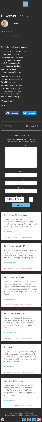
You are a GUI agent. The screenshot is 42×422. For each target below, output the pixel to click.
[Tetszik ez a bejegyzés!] (2, 105)
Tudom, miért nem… (13, 381)
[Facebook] (24, 419)
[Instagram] (29, 419)
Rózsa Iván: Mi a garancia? (16, 215)
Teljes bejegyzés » (11, 232)
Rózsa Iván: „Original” (14, 246)
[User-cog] (39, 419)
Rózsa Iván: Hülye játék (15, 313)
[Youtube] (34, 419)
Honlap (21, 188)
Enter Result (21, 196)
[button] (25, 4)
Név (21, 171)
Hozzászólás (21, 146)
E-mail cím (21, 180)
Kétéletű (8, 347)
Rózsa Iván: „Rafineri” (14, 277)
